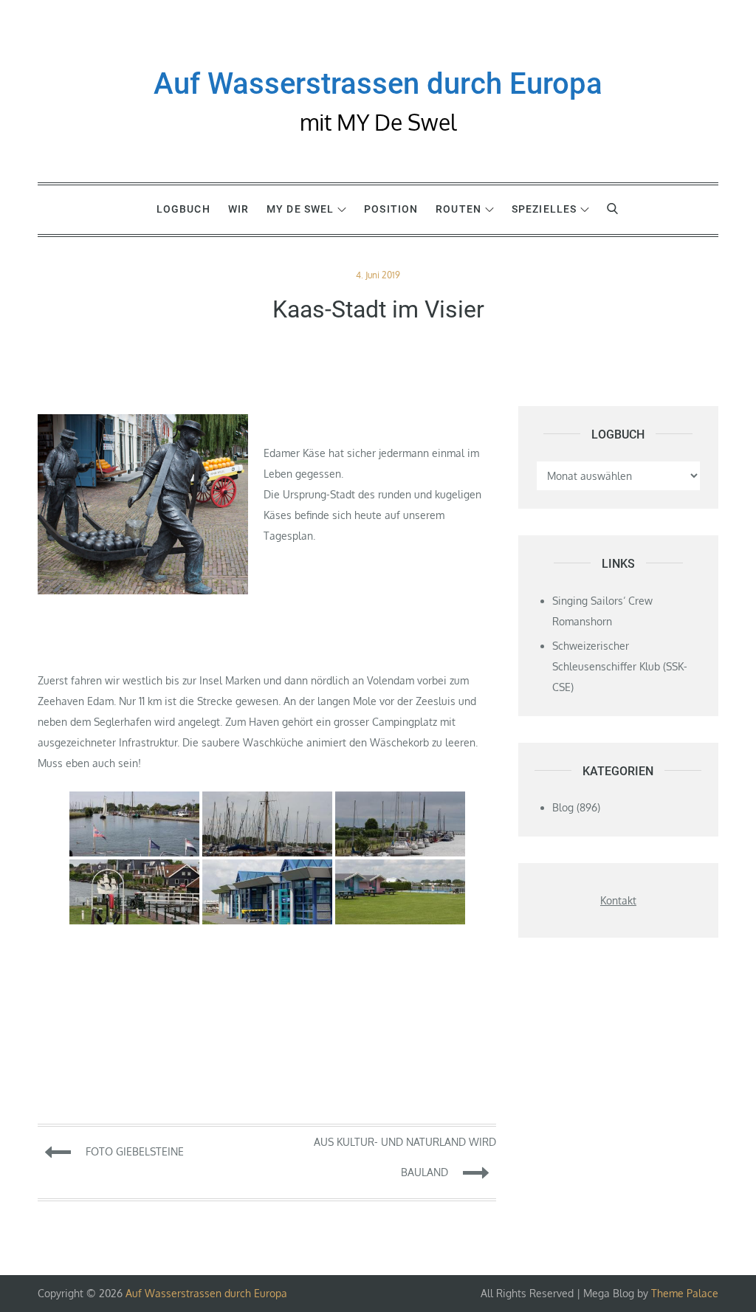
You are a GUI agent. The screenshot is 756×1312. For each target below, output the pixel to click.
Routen (458, 209)
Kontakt (618, 900)
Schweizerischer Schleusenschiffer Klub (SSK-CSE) (619, 666)
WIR (238, 209)
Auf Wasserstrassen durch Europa (378, 83)
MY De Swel (300, 209)
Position (391, 209)
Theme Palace (684, 1293)
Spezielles (544, 209)
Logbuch (183, 209)
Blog (563, 807)
